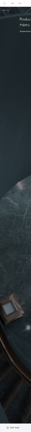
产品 (19, 3)
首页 (12, 3)
